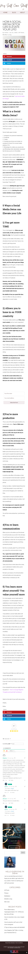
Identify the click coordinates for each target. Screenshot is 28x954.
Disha (6, 32)
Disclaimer (13, 942)
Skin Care (7, 901)
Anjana (12, 788)
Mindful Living (7, 34)
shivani (12, 811)
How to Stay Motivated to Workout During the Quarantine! (14, 832)
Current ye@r (7, 744)
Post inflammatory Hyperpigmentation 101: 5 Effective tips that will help (14, 912)
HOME (5, 12)
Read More (14, 848)
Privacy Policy (7, 942)
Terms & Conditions (19, 942)
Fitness (10, 843)
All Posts (21, 32)
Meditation (7, 896)
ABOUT (22, 12)
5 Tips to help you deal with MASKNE (14, 927)
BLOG (14, 12)
